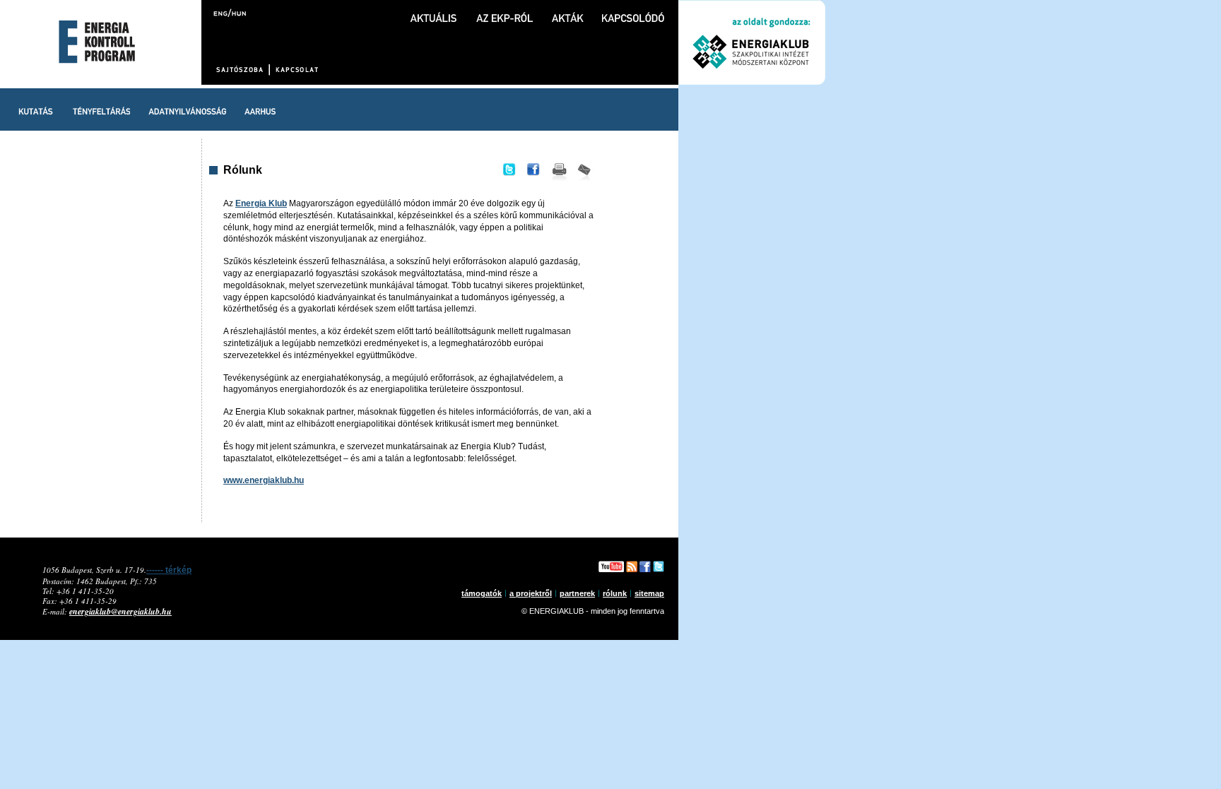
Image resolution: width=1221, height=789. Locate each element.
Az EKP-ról (504, 11)
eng (221, 12)
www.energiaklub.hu (263, 480)
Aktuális (434, 11)
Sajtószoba (241, 69)
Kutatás (36, 109)
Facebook (533, 173)
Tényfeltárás (101, 109)
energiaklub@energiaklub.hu (120, 611)
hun (238, 12)
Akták (567, 11)
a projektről (530, 593)
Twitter (508, 173)
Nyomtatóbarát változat (559, 173)
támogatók (481, 593)
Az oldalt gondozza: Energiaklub (751, 42)
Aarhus (260, 109)
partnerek (577, 593)
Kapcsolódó (633, 11)
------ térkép (168, 570)
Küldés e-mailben (584, 173)
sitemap (649, 593)
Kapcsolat (296, 69)
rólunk (615, 593)
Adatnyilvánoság (187, 109)
